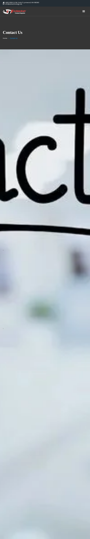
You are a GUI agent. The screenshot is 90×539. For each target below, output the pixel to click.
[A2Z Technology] (14, 11)
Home (5, 38)
